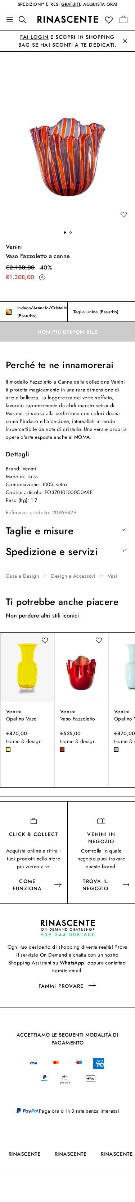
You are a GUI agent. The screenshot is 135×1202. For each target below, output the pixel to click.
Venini (14, 247)
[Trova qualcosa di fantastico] (24, 19)
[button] (110, 19)
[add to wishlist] (123, 215)
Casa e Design (22, 575)
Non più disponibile (67, 331)
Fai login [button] (34, 37)
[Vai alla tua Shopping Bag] (123, 19)
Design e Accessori (73, 575)
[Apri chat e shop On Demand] (68, 928)
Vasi (112, 575)
